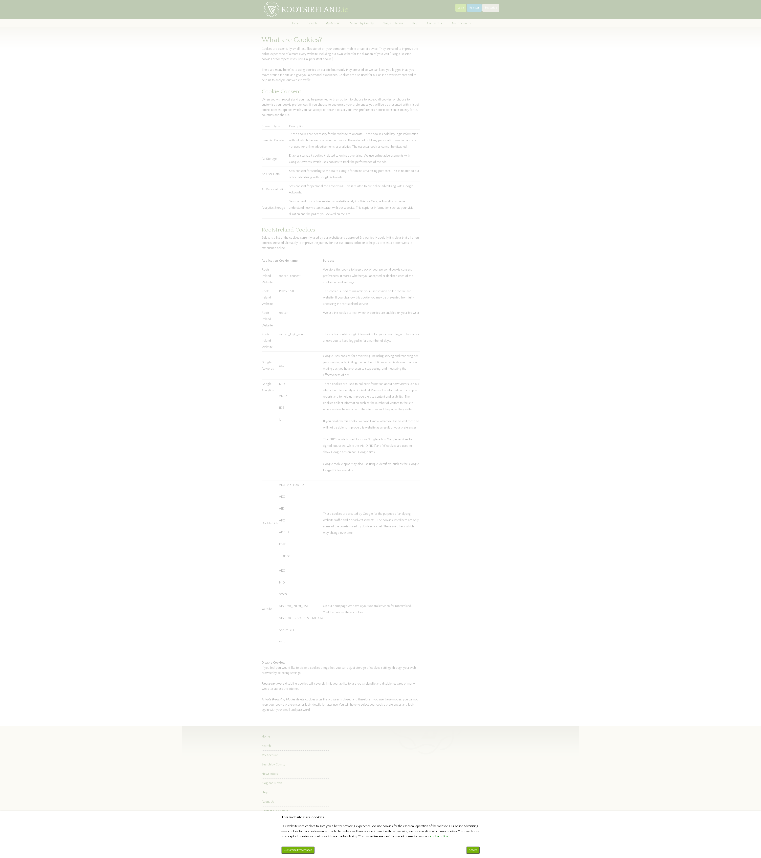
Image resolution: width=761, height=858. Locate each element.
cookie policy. (439, 836)
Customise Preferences (298, 850)
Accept (473, 850)
